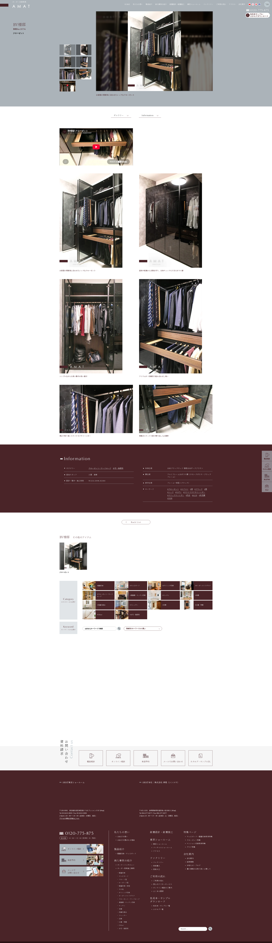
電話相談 (91, 761)
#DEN (169, 498)
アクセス (232, 4)
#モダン (178, 492)
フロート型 (123, 879)
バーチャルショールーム (162, 847)
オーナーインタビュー (125, 865)
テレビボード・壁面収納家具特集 (199, 836)
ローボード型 (124, 883)
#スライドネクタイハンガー (194, 492)
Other (121, 925)
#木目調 (202, 495)
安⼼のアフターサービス (162, 884)
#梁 (191, 489)
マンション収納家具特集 (196, 843)
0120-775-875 (257, 10)
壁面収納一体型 (124, 886)
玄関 (120, 919)
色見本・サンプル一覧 (161, 906)
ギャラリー (119, 115)
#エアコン (184, 489)
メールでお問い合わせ (173, 761)
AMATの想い (122, 836)
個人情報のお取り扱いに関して (199, 869)
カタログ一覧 (158, 909)
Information (147, 115)
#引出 (188, 495)
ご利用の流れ (158, 881)
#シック (170, 492)
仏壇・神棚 (123, 922)
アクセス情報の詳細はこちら (69, 818)
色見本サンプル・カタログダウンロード (259, 15)
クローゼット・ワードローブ (100, 468)
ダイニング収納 (124, 892)
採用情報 (190, 862)
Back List (136, 522)
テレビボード (124, 876)
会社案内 (190, 858)
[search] (119, 628)
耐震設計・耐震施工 (177, 4)
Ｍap (102, 810)
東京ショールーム (160, 839)
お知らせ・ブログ (193, 865)
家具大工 (156, 869)
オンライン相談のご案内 (162, 888)
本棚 (120, 909)
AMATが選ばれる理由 (126, 840)
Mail (266, 490)
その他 (121, 889)
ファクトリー (158, 862)
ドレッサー (123, 915)
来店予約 (146, 761)
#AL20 (194, 495)
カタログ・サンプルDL (200, 761)
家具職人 (156, 866)
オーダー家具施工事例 (126, 868)
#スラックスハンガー (175, 495)
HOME (127, 4)
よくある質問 (158, 891)
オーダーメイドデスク (127, 896)
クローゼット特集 (193, 840)
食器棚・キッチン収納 (127, 902)
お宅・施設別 (118, 468)
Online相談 (267, 469)
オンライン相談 (118, 761)
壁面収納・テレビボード (126, 853)
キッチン (122, 905)
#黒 (205, 489)
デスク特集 (191, 847)
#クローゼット (173, 489)
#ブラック (199, 489)
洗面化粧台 (123, 912)
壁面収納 (122, 873)
